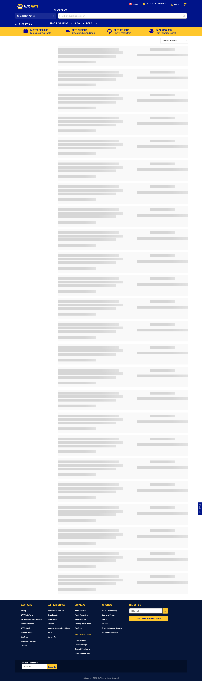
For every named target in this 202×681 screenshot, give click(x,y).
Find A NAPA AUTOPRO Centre (148, 618)
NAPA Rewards (80, 611)
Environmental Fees (82, 653)
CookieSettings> (81, 645)
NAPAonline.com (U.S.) (110, 633)
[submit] (185, 16)
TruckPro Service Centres (112, 628)
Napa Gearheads (27, 624)
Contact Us (52, 637)
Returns (51, 624)
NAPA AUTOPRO (27, 633)
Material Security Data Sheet (59, 628)
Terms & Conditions (82, 649)
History (23, 611)
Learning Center (108, 615)
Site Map (78, 628)
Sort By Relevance (170, 41)
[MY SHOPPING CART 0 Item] (185, 4)
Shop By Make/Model (83, 624)
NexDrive (24, 637)
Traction (105, 624)
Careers (24, 646)
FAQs (50, 633)
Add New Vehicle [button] (27, 16)
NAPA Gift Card (80, 619)
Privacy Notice (80, 640)
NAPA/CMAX (25, 628)
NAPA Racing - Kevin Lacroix (31, 619)
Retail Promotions (81, 615)
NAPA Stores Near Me (56, 611)
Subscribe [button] (52, 667)
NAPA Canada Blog (109, 611)
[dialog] (174, 4)
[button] (133, 4)
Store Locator (53, 615)
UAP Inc (105, 619)
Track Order (60, 10)
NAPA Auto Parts (27, 615)
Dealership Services (28, 641)
